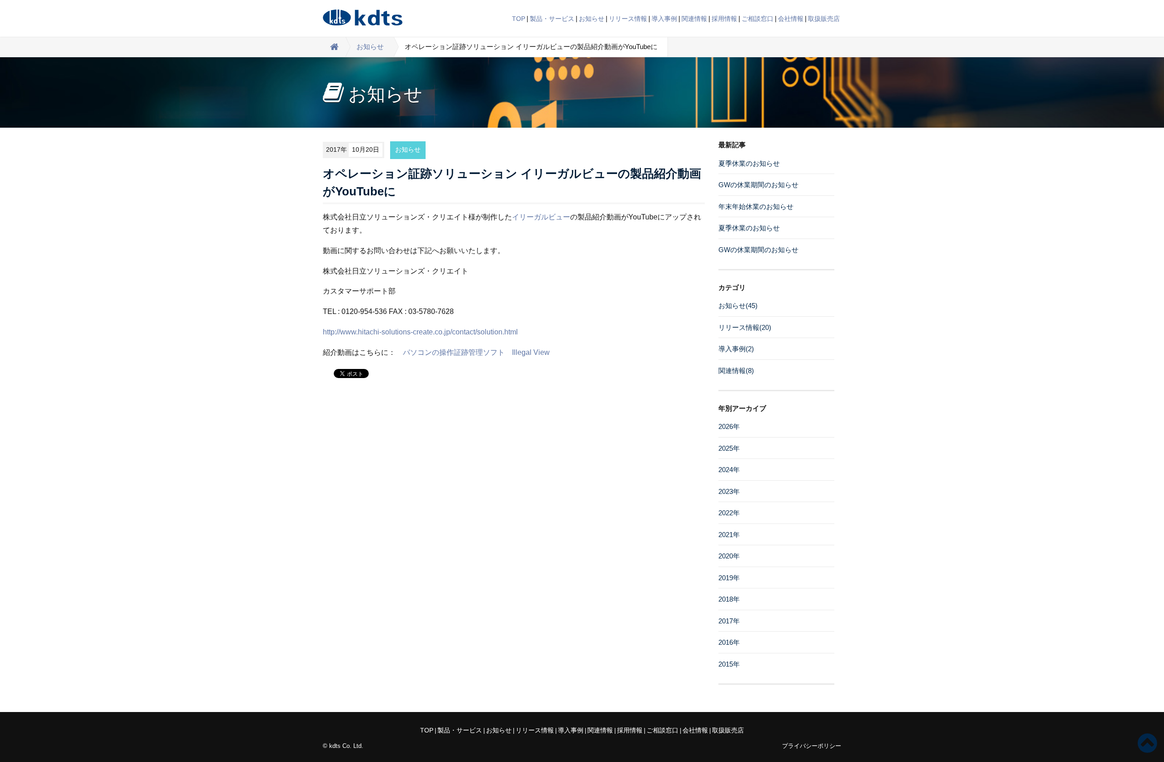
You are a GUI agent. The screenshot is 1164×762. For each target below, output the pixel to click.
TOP (518, 18)
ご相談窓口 (757, 18)
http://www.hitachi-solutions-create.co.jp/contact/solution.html (420, 332)
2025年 (729, 448)
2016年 (729, 642)
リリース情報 (628, 18)
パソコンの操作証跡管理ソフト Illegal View (476, 352)
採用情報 (724, 18)
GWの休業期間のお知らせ (758, 185)
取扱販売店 (824, 18)
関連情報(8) (736, 370)
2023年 (729, 491)
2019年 (729, 578)
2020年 (729, 556)
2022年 (729, 513)
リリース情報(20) (744, 327)
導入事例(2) (736, 349)
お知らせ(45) (738, 305)
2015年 (729, 664)
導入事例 (664, 18)
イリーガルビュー (541, 217)
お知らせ (591, 18)
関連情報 (694, 18)
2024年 (729, 469)
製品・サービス (552, 18)
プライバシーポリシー (811, 745)
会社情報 (790, 18)
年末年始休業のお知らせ (755, 206)
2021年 (729, 534)
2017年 (729, 621)
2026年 (729, 426)
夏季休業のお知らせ (749, 163)
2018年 (729, 599)
